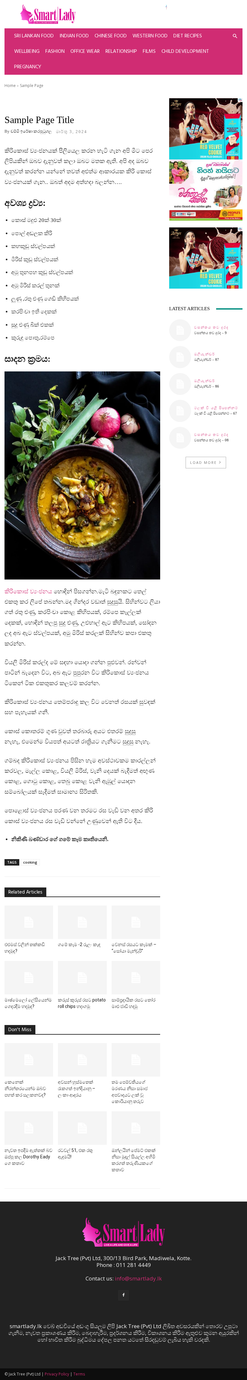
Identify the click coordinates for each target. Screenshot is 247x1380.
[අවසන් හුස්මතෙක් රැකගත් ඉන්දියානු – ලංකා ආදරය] (82, 1060)
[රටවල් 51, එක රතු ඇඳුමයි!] (82, 1128)
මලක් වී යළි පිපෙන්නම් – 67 (215, 413)
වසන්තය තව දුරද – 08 (211, 440)
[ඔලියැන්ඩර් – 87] (180, 357)
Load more (203, 462)
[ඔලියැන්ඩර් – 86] (180, 384)
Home (10, 85)
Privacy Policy (57, 1374)
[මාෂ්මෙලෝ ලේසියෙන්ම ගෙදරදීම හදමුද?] (29, 977)
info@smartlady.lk (138, 1278)
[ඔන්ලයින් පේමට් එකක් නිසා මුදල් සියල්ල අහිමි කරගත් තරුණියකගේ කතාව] (136, 1128)
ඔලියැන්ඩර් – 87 (206, 359)
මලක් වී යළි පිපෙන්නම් (216, 408)
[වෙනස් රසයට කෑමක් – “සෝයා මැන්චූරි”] (136, 922)
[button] (234, 36)
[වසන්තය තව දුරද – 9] (180, 330)
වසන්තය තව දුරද (211, 327)
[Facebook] (123, 1295)
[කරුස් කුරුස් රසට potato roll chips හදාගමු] (82, 977)
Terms (79, 1374)
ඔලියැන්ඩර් (204, 354)
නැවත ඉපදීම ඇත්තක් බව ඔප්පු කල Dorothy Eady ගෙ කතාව (28, 1157)
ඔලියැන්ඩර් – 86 (206, 386)
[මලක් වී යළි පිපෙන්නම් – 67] (180, 411)
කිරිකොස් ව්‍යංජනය (28, 591)
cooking (30, 862)
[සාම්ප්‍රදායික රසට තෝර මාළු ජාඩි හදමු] (136, 977)
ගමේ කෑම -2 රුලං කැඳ (79, 944)
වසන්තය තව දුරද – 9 (210, 333)
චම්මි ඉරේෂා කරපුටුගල (31, 131)
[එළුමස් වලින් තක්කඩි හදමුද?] (29, 922)
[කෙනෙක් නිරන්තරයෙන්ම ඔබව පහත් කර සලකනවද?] (29, 1060)
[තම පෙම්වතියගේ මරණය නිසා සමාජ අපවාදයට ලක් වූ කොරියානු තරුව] (136, 1060)
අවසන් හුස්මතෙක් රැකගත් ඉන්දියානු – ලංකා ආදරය (76, 1088)
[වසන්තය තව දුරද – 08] (180, 438)
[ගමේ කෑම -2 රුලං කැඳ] (82, 922)
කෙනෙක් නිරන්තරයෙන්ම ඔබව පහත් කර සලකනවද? (25, 1088)
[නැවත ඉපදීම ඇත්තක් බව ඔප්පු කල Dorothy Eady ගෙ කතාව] (29, 1128)
